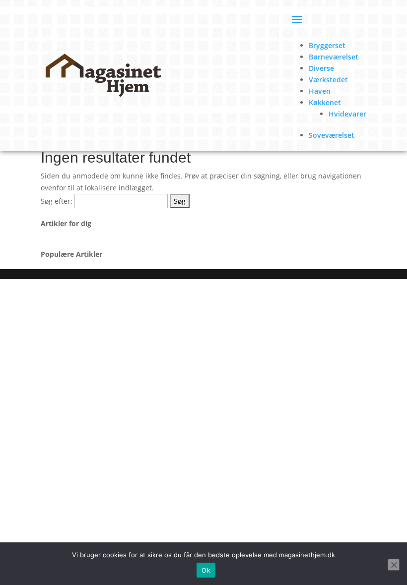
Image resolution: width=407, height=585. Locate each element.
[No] (394, 565)
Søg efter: (56, 201)
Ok (206, 570)
